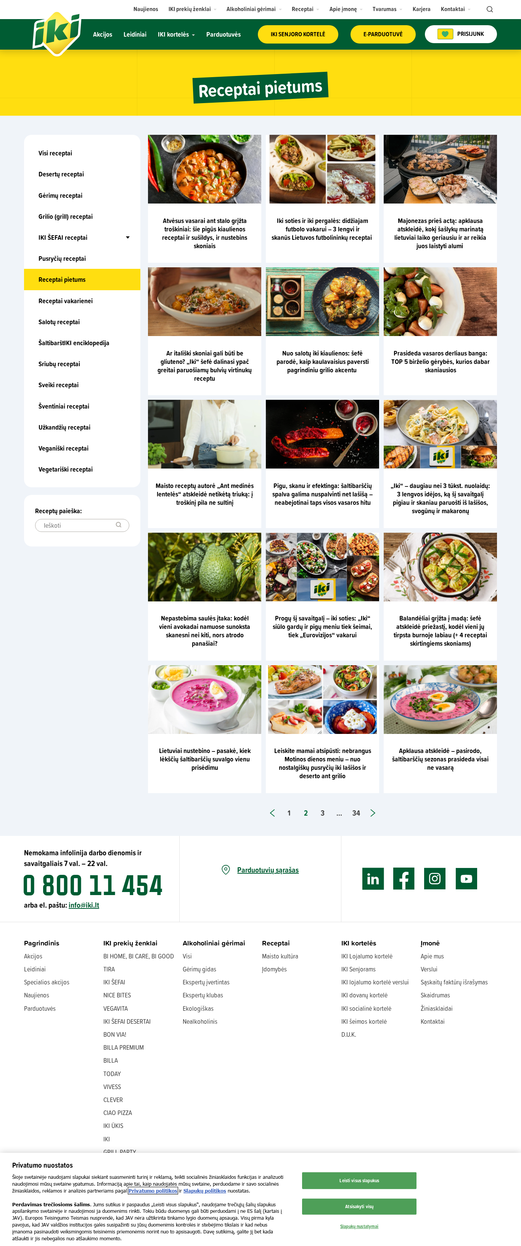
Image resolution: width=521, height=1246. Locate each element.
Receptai (276, 943)
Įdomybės (274, 969)
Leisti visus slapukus (359, 1180)
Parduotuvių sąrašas (268, 870)
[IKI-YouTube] (466, 878)
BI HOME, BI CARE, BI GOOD (138, 956)
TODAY (112, 1073)
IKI (106, 1139)
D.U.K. (348, 1034)
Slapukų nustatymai (359, 1225)
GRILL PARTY (119, 1152)
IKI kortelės (358, 943)
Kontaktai (433, 1021)
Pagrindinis (41, 943)
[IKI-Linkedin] (373, 878)
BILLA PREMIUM (123, 1047)
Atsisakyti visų (359, 1206)
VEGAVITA (115, 1008)
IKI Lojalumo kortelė (366, 956)
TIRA (109, 969)
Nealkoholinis (200, 1021)
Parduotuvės (40, 1008)
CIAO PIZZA (117, 1112)
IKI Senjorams (358, 969)
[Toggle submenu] (111, 237)
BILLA (110, 1060)
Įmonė (430, 943)
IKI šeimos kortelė (364, 1021)
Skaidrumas (435, 995)
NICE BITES (117, 995)
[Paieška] (489, 9)
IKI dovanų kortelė (364, 995)
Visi (187, 956)
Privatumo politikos (153, 1191)
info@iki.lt (84, 904)
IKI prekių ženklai (130, 943)
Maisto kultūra (280, 956)
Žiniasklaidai (437, 1008)
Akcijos (33, 956)
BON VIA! (114, 1034)
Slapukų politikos (204, 1191)
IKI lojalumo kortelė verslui (375, 982)
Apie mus (432, 956)
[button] (192, 9)
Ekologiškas (198, 1008)
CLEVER (113, 1099)
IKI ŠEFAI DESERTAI (127, 1021)
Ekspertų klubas (203, 995)
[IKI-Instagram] (435, 878)
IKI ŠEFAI (114, 982)
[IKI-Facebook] (404, 878)
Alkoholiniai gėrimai (214, 943)
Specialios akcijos (46, 982)
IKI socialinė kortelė (366, 1008)
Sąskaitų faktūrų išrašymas (454, 982)
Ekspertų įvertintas (206, 982)
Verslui (429, 969)
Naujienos (36, 995)
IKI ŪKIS (113, 1125)
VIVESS (112, 1086)
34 (356, 812)
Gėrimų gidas (199, 969)
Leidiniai (35, 969)
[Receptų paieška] (118, 525)
